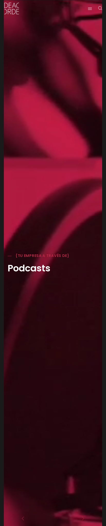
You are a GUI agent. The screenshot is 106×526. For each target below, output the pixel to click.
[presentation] (22, 518)
